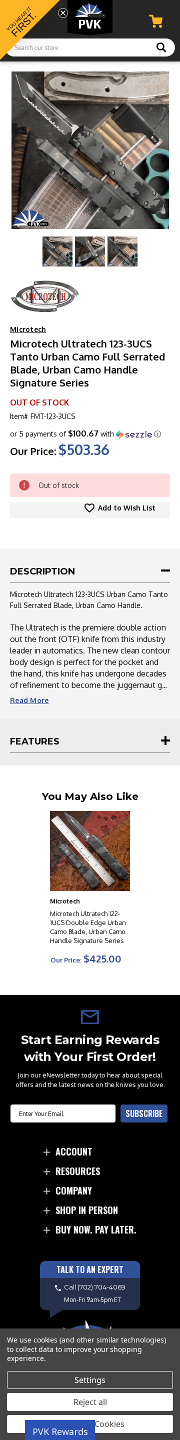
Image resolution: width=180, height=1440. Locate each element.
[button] (85, 434)
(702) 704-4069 (102, 1288)
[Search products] (161, 48)
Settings (90, 1380)
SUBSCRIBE (144, 1114)
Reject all (90, 1402)
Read (29, 700)
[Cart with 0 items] (155, 21)
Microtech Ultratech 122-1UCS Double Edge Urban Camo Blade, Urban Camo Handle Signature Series (88, 927)
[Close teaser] (63, 13)
